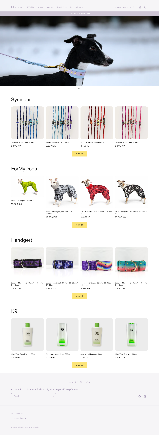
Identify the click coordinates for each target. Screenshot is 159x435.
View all (79, 153)
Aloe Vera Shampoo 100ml (91, 354)
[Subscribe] (53, 396)
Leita (71, 382)
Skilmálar (79, 382)
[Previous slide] (74, 89)
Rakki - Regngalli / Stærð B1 (22, 201)
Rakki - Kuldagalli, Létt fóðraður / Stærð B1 (60, 213)
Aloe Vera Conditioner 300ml (58, 354)
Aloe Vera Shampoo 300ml (126, 354)
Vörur (88, 382)
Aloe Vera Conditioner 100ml (23, 354)
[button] (134, 7)
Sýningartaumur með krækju (23, 142)
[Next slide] (85, 89)
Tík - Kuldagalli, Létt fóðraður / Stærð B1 (96, 213)
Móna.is (21, 427)
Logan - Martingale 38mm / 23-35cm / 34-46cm (27, 284)
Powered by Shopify (31, 427)
